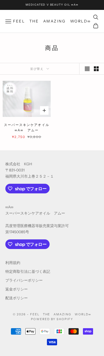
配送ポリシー (16, 298)
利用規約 (12, 262)
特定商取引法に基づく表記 (27, 271)
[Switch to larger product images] (87, 68)
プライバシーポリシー (24, 280)
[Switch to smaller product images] (96, 68)
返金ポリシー (16, 289)
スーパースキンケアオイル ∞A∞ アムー (27, 127)
